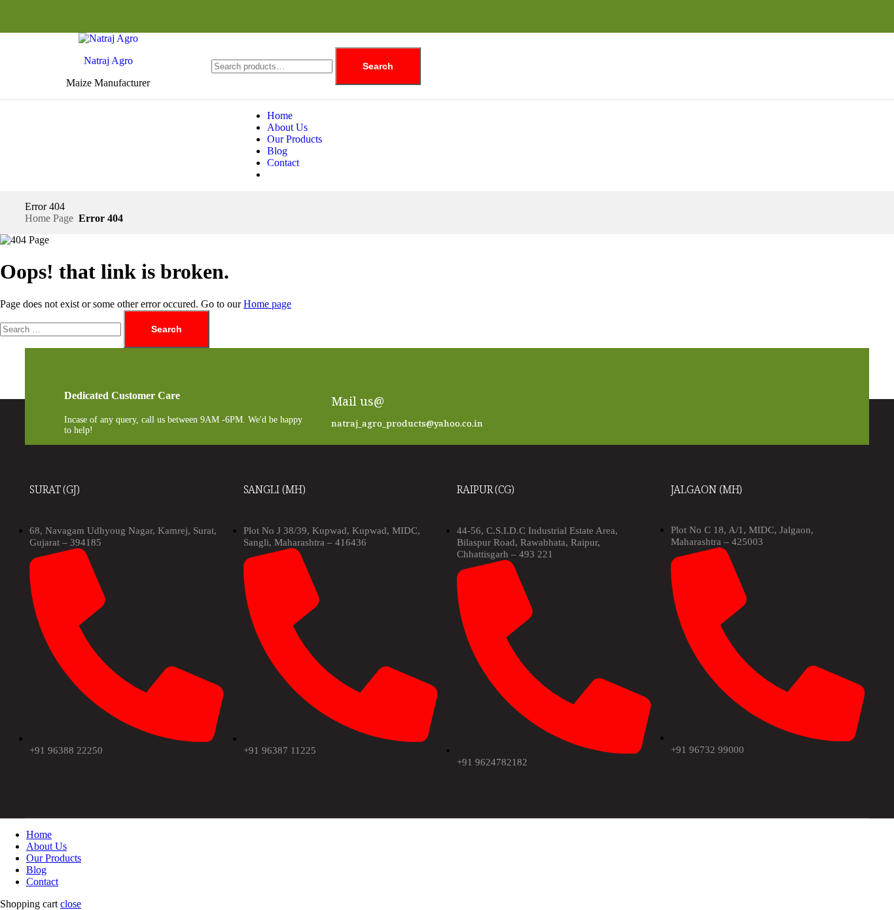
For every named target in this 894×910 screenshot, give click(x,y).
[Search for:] (62, 328)
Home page (267, 303)
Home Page (49, 218)
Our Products (294, 139)
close (70, 903)
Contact (283, 162)
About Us (287, 127)
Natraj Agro (108, 60)
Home (280, 115)
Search (378, 66)
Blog (277, 150)
